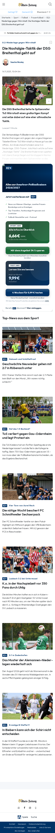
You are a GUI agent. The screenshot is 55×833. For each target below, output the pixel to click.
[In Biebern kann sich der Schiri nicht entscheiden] (27, 705)
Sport (16, 17)
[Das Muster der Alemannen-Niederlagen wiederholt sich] (27, 636)
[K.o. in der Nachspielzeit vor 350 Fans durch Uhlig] (27, 559)
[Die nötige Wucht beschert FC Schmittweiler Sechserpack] (27, 486)
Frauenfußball (37, 17)
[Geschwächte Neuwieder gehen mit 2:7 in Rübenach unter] (27, 339)
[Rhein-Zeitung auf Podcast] (35, 807)
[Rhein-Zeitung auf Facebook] (24, 807)
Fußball (25, 17)
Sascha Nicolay (17, 62)
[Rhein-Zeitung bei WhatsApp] (18, 807)
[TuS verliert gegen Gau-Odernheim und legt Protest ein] (27, 409)
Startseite (6, 17)
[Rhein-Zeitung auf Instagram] (30, 807)
